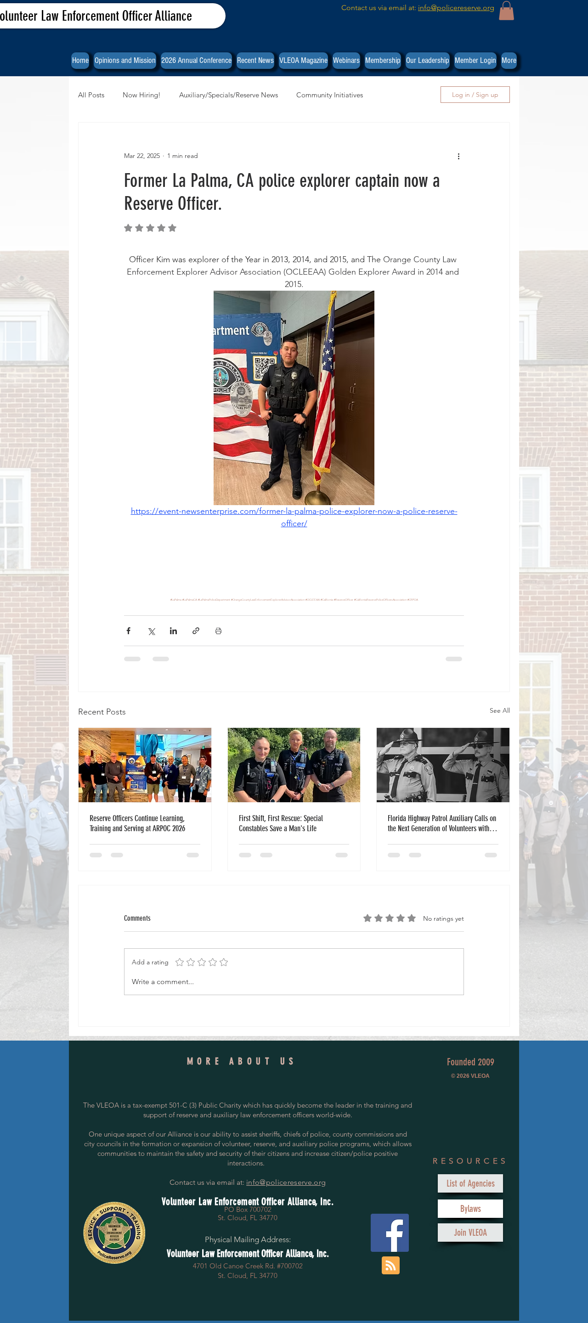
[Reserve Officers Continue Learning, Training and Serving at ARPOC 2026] (145, 765)
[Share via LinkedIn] (173, 630)
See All (500, 710)
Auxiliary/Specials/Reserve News (228, 94)
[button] (506, 10)
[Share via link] (196, 630)
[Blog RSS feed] (391, 1265)
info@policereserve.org (456, 7)
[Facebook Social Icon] (390, 1233)
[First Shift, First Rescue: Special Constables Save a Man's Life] (294, 765)
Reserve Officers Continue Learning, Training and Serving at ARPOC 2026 (137, 823)
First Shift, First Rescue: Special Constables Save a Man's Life (281, 823)
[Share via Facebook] (128, 630)
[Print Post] (218, 630)
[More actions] (458, 155)
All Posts (91, 94)
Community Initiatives (329, 94)
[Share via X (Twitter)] (151, 630)
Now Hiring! (142, 94)
